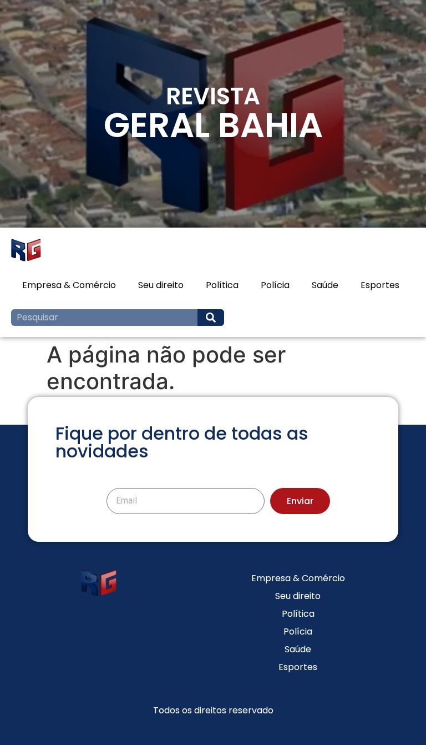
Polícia (275, 285)
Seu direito (161, 285)
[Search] (210, 317)
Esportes (380, 285)
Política (222, 285)
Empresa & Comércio (69, 285)
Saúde (325, 285)
